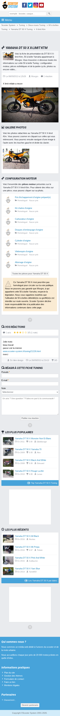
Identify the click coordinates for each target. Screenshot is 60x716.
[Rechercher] (49, 14)
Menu (8, 20)
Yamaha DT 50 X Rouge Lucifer (29, 471)
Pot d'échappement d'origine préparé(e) (33, 197)
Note (3, 388)
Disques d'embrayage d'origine (29, 230)
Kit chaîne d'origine (23, 208)
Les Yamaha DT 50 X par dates (42, 580)
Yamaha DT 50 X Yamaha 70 (28, 449)
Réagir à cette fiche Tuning (24, 368)
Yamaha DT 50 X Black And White (30, 460)
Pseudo (5, 372)
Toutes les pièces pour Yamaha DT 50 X (30, 274)
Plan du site (9, 672)
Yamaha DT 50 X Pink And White (30, 558)
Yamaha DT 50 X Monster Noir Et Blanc (33, 438)
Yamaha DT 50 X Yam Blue (27, 568)
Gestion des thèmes (13, 676)
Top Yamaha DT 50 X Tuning (44, 483)
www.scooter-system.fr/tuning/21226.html (22, 351)
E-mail (5, 380)
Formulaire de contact (14, 679)
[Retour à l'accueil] (10, 6)
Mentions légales (12, 685)
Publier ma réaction (30, 418)
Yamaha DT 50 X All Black (27, 536)
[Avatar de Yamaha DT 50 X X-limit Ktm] (16, 168)
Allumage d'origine (23, 262)
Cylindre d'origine (23, 240)
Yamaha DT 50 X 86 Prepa (27, 547)
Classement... (10, 700)
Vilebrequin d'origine (24, 251)
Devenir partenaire (30, 705)
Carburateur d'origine (24, 219)
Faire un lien (9, 682)
